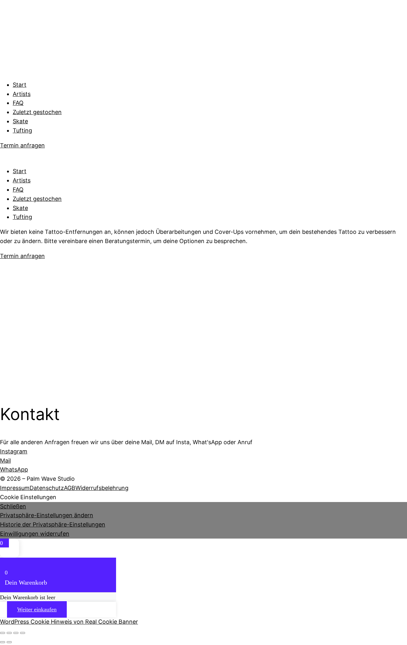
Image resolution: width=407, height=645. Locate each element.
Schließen (13, 506)
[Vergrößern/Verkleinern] (2, 633)
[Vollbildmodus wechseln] (9, 633)
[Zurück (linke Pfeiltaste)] (2, 642)
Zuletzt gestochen (37, 112)
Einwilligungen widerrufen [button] (34, 533)
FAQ (18, 102)
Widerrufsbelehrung (101, 488)
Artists (22, 94)
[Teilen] (15, 633)
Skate (20, 121)
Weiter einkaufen (37, 609)
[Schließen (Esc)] (22, 633)
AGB (69, 488)
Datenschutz (47, 488)
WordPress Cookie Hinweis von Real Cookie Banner (69, 621)
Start (19, 84)
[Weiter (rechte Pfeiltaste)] (9, 642)
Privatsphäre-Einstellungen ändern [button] (46, 515)
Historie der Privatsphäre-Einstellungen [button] (52, 524)
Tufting (22, 130)
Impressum (15, 488)
